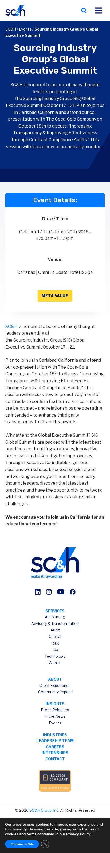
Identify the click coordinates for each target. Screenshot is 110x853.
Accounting (55, 617)
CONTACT (55, 759)
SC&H (10, 29)
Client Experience (55, 685)
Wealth (55, 662)
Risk (55, 643)
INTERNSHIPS (55, 752)
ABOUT (55, 679)
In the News (55, 716)
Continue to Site (22, 844)
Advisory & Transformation (55, 623)
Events (25, 29)
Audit (55, 630)
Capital (55, 636)
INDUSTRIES (55, 734)
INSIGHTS (55, 703)
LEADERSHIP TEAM (55, 740)
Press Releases (55, 710)
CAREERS (55, 746)
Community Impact (55, 692)
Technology (55, 656)
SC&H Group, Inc (43, 810)
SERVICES (55, 611)
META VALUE (55, 295)
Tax (55, 649)
